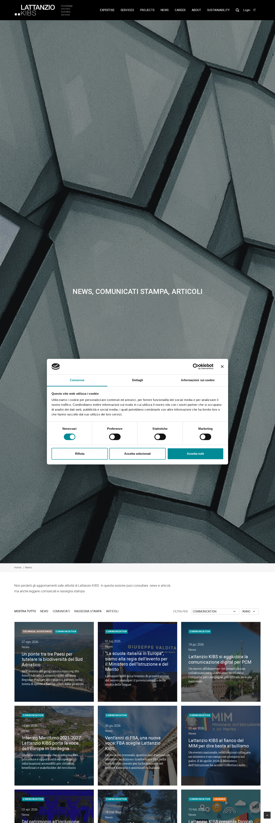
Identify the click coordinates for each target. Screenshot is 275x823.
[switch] (115, 437)
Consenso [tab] (77, 380)
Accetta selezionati (137, 453)
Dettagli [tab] (137, 380)
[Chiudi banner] (222, 366)
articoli (112, 611)
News (44, 611)
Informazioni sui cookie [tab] (197, 380)
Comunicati (61, 611)
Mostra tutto (25, 611)
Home (17, 567)
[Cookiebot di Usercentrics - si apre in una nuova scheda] (195, 366)
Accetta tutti (195, 453)
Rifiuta (79, 453)
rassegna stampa (88, 611)
